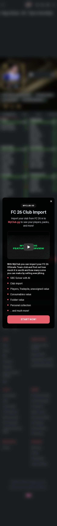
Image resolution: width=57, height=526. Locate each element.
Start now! (28, 319)
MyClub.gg (14, 222)
